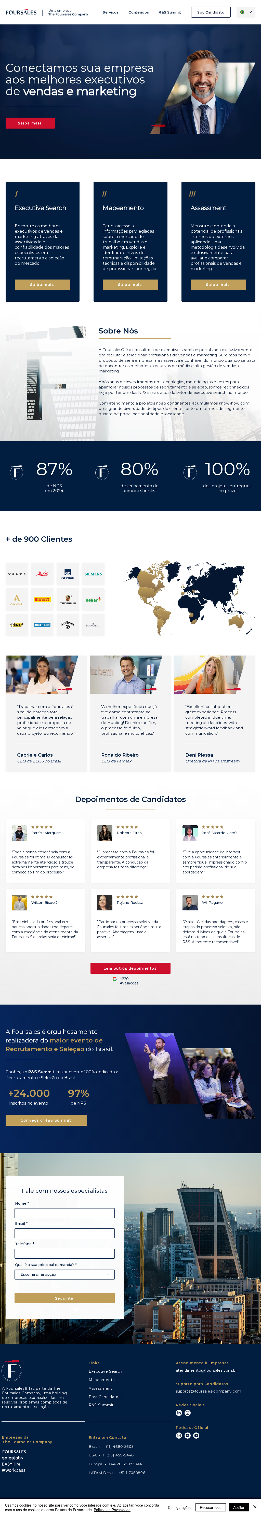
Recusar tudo (210, 1507)
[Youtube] (196, 1435)
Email (20, 1223)
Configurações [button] (179, 1507)
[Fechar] (255, 1507)
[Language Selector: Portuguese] (246, 12)
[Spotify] (188, 1435)
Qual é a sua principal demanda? (44, 1265)
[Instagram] (188, 1413)
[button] (110, 12)
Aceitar (238, 1507)
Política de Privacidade (112, 1509)
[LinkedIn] (179, 1413)
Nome (20, 1203)
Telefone (23, 1244)
